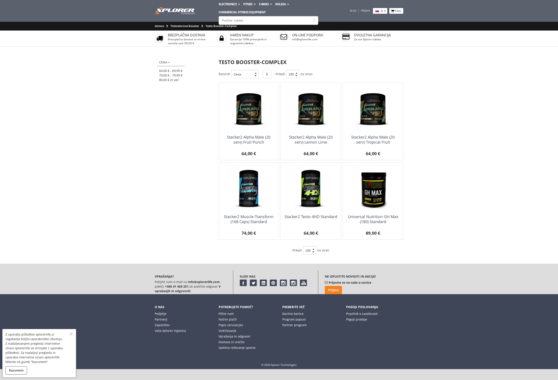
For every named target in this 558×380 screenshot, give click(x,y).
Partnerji (161, 319)
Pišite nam (226, 314)
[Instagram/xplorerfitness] (293, 283)
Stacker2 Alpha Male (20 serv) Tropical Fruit (373, 139)
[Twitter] (253, 283)
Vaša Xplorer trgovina (170, 331)
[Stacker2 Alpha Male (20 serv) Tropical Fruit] (372, 109)
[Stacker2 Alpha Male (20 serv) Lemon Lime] (310, 109)
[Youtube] (303, 283)
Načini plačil (228, 319)
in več (169, 80)
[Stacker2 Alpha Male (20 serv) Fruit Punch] (248, 109)
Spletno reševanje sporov (237, 348)
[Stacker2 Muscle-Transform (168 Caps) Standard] (248, 189)
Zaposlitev (162, 325)
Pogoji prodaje (356, 319)
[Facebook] (243, 283)
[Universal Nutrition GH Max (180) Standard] (372, 189)
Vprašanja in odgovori (234, 336)
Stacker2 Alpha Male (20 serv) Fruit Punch (248, 139)
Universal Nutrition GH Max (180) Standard (373, 219)
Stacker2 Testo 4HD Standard (310, 216)
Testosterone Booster (184, 26)
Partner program (294, 325)
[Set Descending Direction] (267, 74)
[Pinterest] (273, 283)
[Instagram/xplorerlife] (283, 283)
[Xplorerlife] (175, 13)
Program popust (294, 319)
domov (159, 26)
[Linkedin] (263, 283)
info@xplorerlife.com (304, 39)
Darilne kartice (293, 314)
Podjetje (161, 314)
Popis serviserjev (231, 325)
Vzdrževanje (227, 331)
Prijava (365, 10)
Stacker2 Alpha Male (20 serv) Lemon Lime (311, 139)
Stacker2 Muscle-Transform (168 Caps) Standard (249, 219)
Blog (353, 10)
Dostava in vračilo (231, 342)
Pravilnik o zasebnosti (362, 314)
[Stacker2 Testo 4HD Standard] (310, 189)
